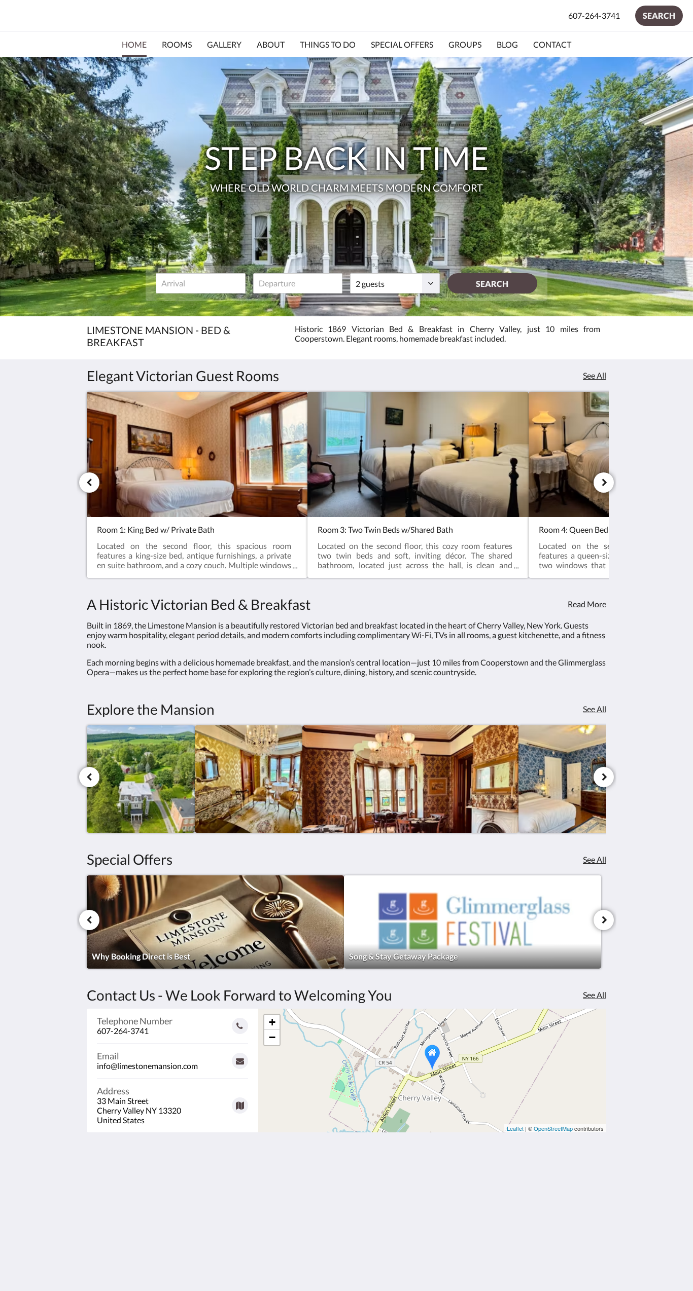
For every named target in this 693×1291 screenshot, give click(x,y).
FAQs (273, 1201)
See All (594, 375)
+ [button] (272, 1022)
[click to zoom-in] (141, 779)
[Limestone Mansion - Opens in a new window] (568, 1190)
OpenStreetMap (553, 1128)
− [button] (272, 1037)
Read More (587, 604)
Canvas (593, 1261)
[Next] (604, 482)
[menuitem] (134, 44)
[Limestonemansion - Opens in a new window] (596, 1190)
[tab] (302, 1176)
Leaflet (515, 1128)
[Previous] (89, 482)
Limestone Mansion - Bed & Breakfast (130, 15)
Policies (365, 1201)
